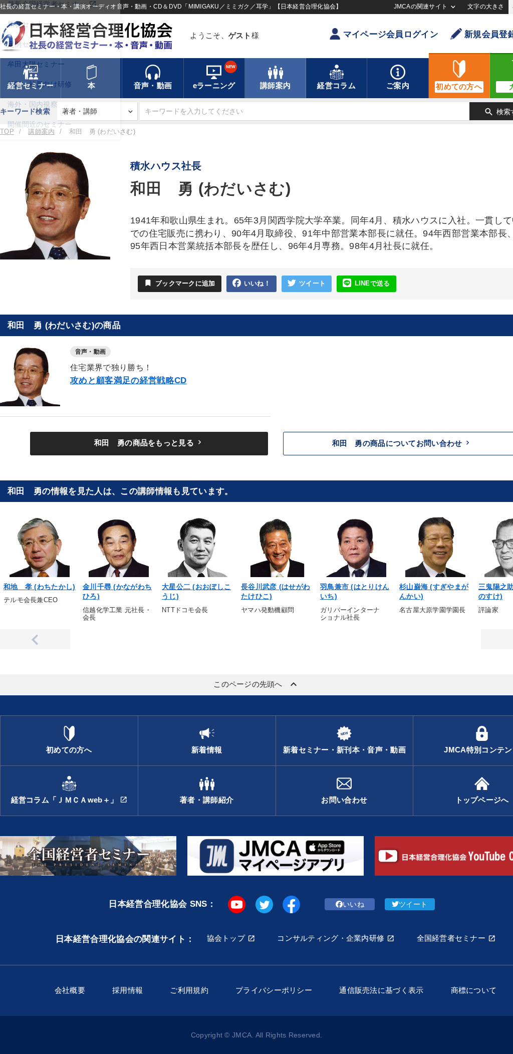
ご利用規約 (189, 990)
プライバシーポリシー (273, 990)
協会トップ (226, 938)
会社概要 (70, 990)
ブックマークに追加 (179, 283)
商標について (474, 990)
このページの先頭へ (256, 684)
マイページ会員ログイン (390, 34)
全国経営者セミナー (451, 938)
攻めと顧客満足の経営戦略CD (128, 380)
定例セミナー (29, 44)
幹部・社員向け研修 (40, 84)
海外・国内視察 (33, 104)
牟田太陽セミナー (36, 64)
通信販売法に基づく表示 (381, 990)
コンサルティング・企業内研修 (330, 938)
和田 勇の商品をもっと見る (149, 442)
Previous (35, 639)
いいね (353, 904)
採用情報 (127, 990)
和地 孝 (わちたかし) (39, 587)
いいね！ (257, 283)
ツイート (312, 283)
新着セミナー (29, 24)
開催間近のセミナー (40, 124)
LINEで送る (372, 283)
